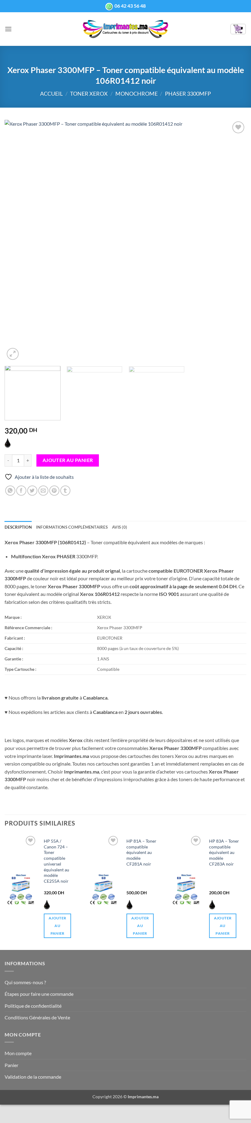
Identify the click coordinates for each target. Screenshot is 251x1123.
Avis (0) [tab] (119, 527)
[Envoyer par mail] (43, 491)
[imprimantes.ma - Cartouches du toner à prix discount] (125, 29)
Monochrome (136, 93)
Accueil (51, 93)
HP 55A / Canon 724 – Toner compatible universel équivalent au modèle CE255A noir (56, 861)
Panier (11, 1065)
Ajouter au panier (68, 460)
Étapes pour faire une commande (39, 994)
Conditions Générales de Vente (37, 1017)
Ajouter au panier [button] (57, 925)
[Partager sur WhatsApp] (10, 491)
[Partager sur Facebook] (21, 491)
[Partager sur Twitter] (32, 491)
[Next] (233, 240)
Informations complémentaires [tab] (72, 527)
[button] (8, 28)
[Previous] (17, 240)
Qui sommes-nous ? (25, 982)
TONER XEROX (89, 93)
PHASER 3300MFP (188, 93)
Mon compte (18, 1053)
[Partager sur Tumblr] (65, 491)
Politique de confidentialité (33, 1006)
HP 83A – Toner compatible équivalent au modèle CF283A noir (224, 852)
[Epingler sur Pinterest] (54, 491)
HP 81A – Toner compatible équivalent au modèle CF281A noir (141, 852)
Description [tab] (18, 527)
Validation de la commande (33, 1077)
